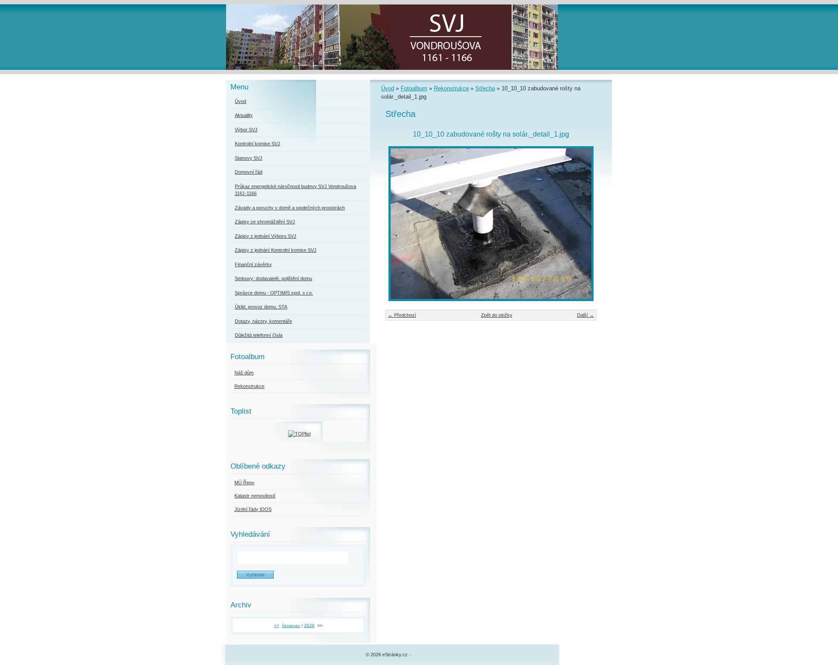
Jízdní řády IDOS (252, 509)
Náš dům (244, 372)
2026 (309, 625)
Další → (585, 315)
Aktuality (244, 115)
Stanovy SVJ (248, 158)
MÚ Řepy (244, 482)
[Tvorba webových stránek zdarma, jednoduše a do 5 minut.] (411, 655)
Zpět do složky (496, 315)
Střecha (485, 88)
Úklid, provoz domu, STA (261, 306)
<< (276, 625)
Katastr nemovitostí (254, 495)
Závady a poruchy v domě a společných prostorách (290, 207)
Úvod (387, 88)
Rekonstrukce (451, 88)
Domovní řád (248, 172)
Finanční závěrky (253, 264)
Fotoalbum (414, 88)
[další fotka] (582, 223)
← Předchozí (402, 315)
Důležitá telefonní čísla (258, 335)
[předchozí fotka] (399, 223)
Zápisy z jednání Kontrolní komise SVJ (275, 250)
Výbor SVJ (246, 129)
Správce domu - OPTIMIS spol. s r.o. (274, 292)
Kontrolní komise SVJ (257, 143)
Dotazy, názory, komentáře (263, 321)
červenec (291, 625)
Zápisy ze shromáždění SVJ (265, 221)
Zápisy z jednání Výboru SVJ (265, 236)
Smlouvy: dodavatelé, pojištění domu (273, 278)
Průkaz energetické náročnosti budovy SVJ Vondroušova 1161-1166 (295, 190)
